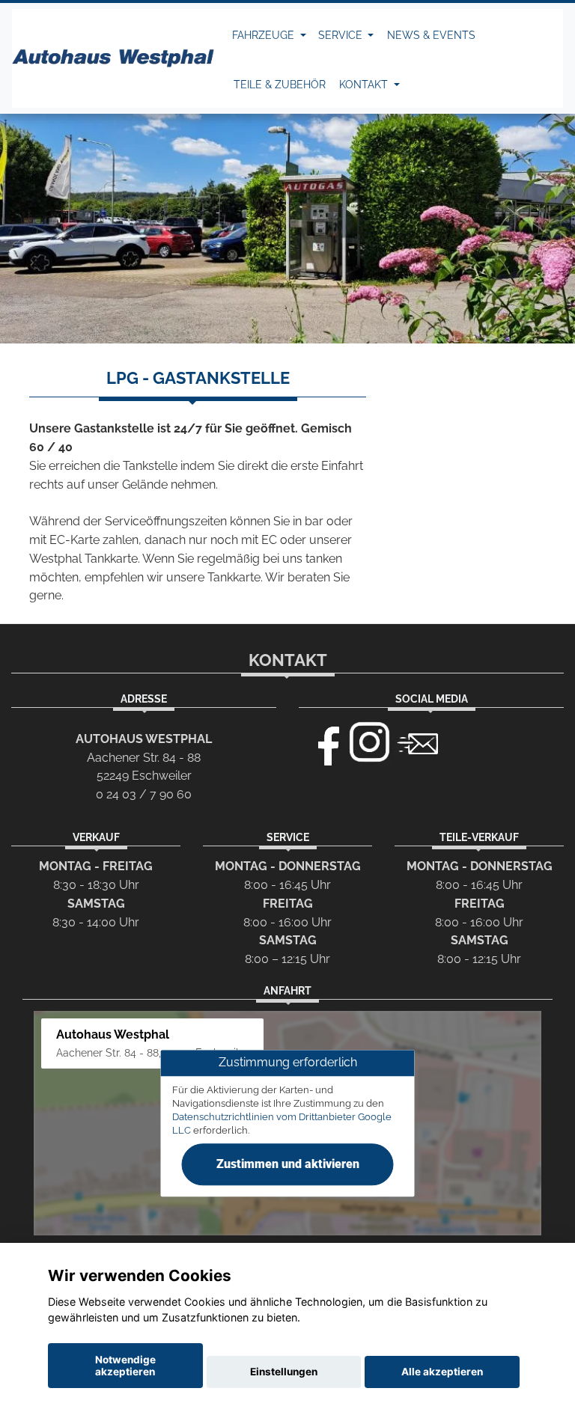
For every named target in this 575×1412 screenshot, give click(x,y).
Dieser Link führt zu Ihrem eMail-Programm (418, 742)
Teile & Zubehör (280, 85)
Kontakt (365, 85)
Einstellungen (283, 1372)
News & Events (431, 35)
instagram (370, 742)
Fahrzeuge (264, 35)
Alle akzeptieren (442, 1372)
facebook (322, 742)
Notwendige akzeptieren (125, 1366)
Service (341, 35)
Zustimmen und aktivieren (287, 1164)
